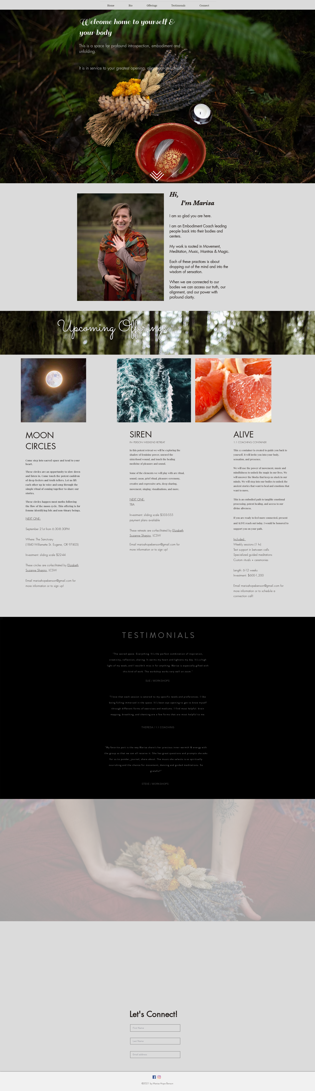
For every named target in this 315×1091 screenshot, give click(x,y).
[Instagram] (159, 1077)
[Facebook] (154, 1077)
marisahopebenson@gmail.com (52, 580)
